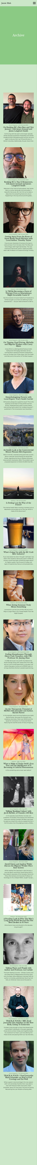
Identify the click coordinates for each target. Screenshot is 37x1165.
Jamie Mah (6, 3)
